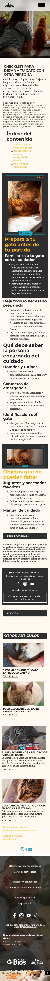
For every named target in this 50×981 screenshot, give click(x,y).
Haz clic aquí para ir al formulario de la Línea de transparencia (25, 926)
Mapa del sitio (9, 839)
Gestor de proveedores (25, 871)
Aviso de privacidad (12, 835)
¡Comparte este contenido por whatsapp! (25, 598)
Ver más (9, 675)
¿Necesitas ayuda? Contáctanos (25, 865)
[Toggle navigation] (41, 5)
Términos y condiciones (14, 827)
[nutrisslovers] (10, 5)
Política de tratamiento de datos (18, 830)
